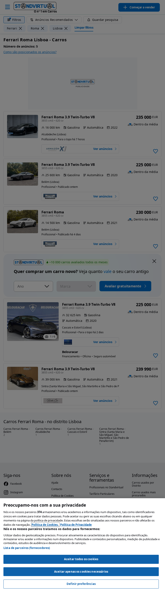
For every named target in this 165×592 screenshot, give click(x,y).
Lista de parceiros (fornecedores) (26, 548)
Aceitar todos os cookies (81, 559)
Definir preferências (81, 584)
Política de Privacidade (76, 525)
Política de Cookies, (45, 525)
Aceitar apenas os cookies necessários (81, 572)
